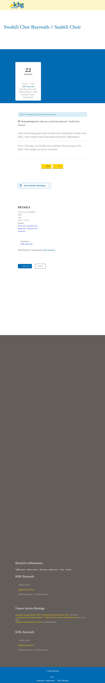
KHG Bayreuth (28, 86)
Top (51, 677)
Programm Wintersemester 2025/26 (28, 622)
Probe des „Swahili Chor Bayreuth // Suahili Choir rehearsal (28, 228)
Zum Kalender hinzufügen (35, 186)
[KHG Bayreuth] (54, 5)
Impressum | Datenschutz (46, 681)
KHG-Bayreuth (62, 681)
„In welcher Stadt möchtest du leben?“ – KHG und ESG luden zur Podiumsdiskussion (47, 617)
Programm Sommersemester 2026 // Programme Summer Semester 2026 (42, 615)
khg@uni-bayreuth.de (24, 590)
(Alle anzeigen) (49, 250)
